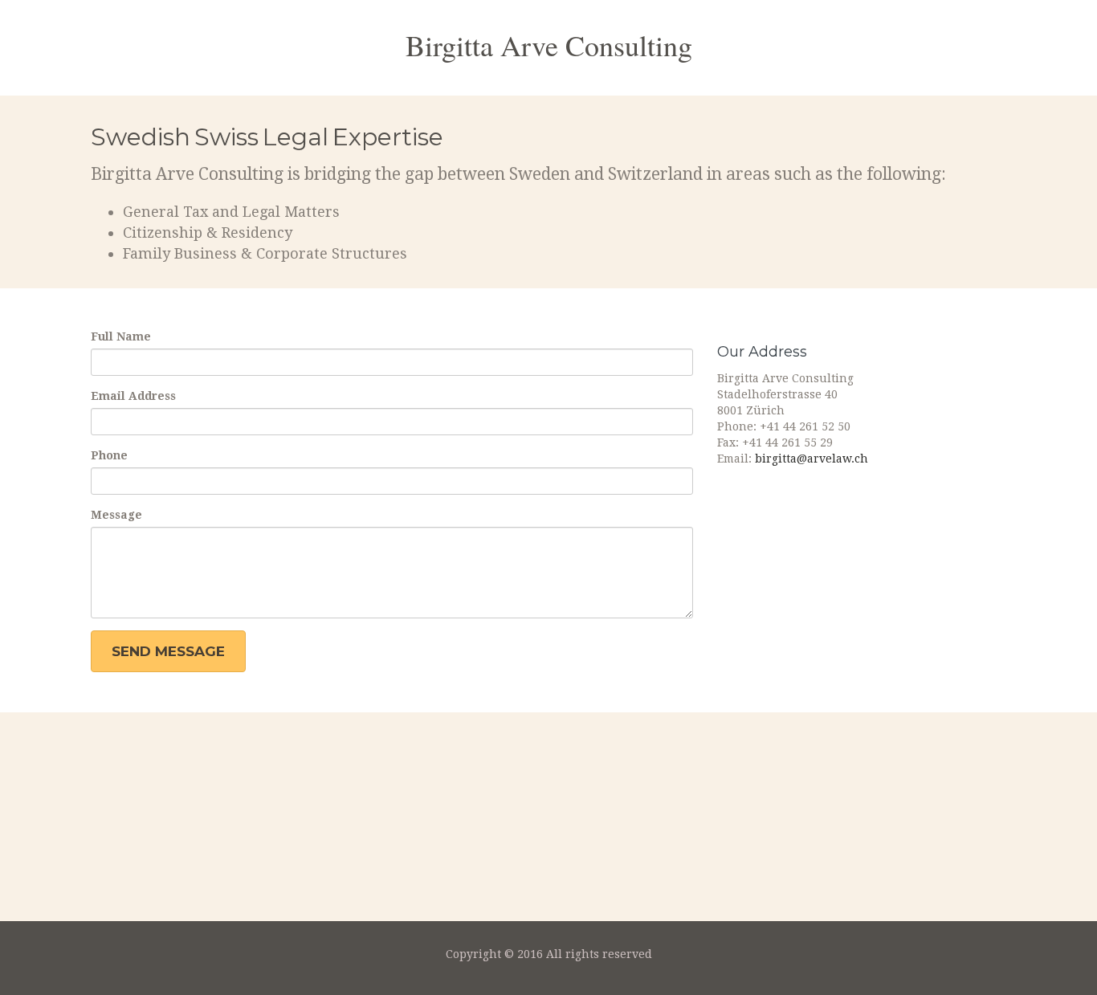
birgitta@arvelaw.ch (811, 458)
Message (116, 514)
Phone (109, 455)
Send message (168, 651)
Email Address (133, 395)
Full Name (121, 336)
